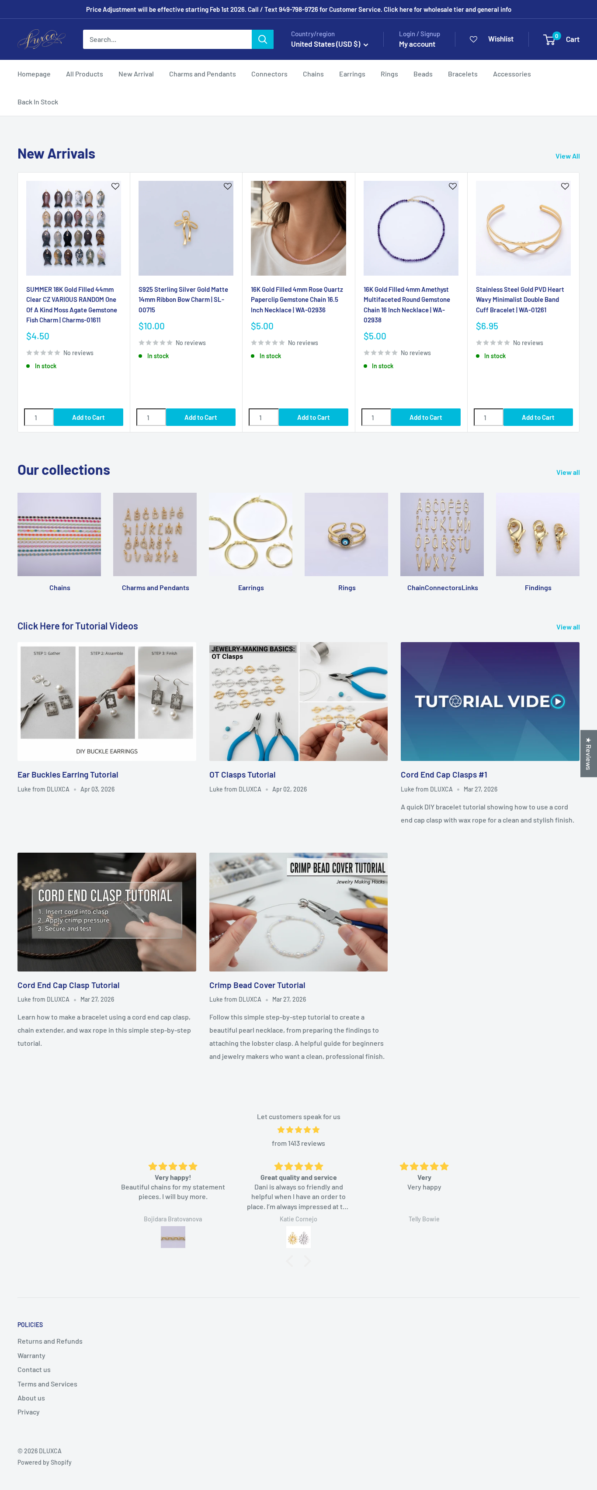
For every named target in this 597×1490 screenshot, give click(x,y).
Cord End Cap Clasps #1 (444, 774)
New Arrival (136, 73)
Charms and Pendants (202, 73)
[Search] (263, 39)
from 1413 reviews (298, 1143)
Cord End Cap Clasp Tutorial (68, 985)
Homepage (34, 73)
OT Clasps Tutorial (242, 774)
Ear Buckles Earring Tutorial (67, 774)
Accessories (512, 73)
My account (417, 43)
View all (568, 472)
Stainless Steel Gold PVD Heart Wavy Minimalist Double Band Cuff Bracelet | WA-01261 (520, 299)
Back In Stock (37, 101)
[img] (298, 1130)
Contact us (34, 1369)
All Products (84, 73)
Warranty (31, 1355)
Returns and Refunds (50, 1341)
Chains (313, 73)
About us (31, 1397)
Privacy (28, 1411)
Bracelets (463, 73)
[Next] (579, 302)
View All (568, 156)
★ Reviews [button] (589, 753)
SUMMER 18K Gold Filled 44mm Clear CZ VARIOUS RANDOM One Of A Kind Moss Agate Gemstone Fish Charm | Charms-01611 (71, 304)
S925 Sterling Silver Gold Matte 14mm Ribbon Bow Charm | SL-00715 (183, 299)
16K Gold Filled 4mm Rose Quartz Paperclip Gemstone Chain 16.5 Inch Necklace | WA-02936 (297, 299)
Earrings (352, 73)
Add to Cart (88, 417)
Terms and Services (47, 1383)
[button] (292, 1261)
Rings (389, 73)
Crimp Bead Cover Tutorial (257, 985)
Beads (423, 73)
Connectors (269, 73)
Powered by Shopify (44, 1462)
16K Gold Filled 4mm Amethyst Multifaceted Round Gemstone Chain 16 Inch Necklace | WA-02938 (407, 304)
